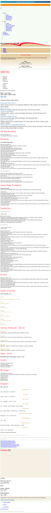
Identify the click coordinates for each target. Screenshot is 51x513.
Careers (4, 504)
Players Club (8, 24)
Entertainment (9, 16)
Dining (4, 32)
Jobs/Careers (8, 19)
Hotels (7, 14)
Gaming (7, 23)
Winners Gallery (9, 26)
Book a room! (7, 39)
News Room (5, 506)
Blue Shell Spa (9, 17)
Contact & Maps (6, 502)
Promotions (5, 33)
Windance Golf (9, 18)
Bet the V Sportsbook (10, 25)
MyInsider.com (9, 30)
